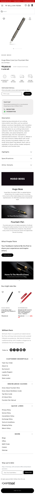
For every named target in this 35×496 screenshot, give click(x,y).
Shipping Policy (7, 425)
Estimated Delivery (8, 88)
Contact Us (5, 375)
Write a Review (7, 255)
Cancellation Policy (8, 416)
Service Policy (6, 413)
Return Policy (6, 428)
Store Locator (6, 378)
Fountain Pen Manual (9, 400)
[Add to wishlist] (3, 18)
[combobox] (17, 11)
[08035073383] (4, 109)
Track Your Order (7, 363)
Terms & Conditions (8, 422)
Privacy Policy (6, 410)
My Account (6, 369)
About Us (5, 366)
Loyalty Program (7, 372)
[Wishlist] (26, 5)
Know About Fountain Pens (11, 388)
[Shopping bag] (29, 5)
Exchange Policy (7, 419)
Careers (4, 447)
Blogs (4, 438)
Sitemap (4, 450)
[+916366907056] (5, 112)
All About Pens (7, 397)
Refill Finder (6, 444)
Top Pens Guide (7, 394)
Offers (4, 441)
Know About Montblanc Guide (12, 391)
